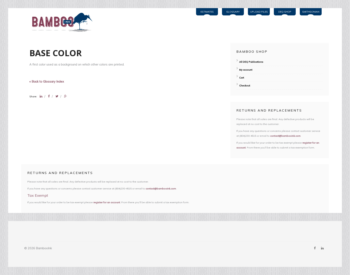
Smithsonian (310, 11)
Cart (241, 77)
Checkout (244, 85)
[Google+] (65, 96)
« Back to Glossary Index (46, 81)
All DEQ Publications (251, 61)
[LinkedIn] (41, 96)
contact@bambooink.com (285, 135)
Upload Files (259, 11)
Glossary (233, 11)
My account (245, 69)
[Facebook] (49, 96)
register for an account (106, 202)
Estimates (207, 11)
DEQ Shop (284, 11)
